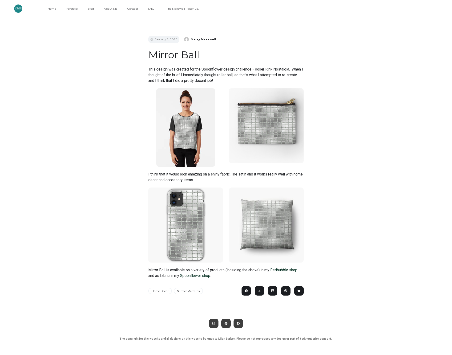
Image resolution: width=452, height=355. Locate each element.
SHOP (152, 8)
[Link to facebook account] (238, 323)
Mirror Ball (173, 55)
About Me (110, 8)
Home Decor (160, 291)
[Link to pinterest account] (226, 323)
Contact (132, 8)
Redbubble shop (283, 270)
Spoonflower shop (195, 275)
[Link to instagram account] (213, 323)
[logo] (18, 8)
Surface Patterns (188, 291)
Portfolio (72, 8)
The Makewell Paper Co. (182, 8)
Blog (91, 8)
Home (52, 8)
